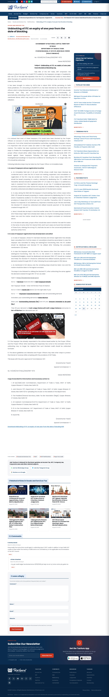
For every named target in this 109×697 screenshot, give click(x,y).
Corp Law (103, 14)
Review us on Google (19, 472)
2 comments (43, 39)
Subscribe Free (47, 655)
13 (87, 302)
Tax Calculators (74, 683)
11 (79, 302)
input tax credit (59, 456)
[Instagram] (27, 2)
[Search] (58, 1)
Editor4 (12, 36)
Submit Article (90, 675)
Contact (89, 680)
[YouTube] (22, 2)
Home (10, 14)
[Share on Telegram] (69, 37)
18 (79, 305)
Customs (60, 14)
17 (76, 305)
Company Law (44, 14)
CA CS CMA (72, 14)
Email (12, 611)
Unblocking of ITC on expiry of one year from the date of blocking (36, 30)
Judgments (73, 677)
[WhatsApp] (29, 2)
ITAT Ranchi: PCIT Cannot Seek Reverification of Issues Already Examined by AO (56, 18)
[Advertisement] (20, 59)
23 (99, 305)
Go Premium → (87, 78)
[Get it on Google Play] (73, 658)
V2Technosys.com (39, 690)
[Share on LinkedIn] (61, 37)
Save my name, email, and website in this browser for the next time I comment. (31, 625)
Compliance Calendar (76, 680)
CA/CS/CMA (55, 683)
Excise (52, 14)
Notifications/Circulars (22, 39)
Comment (13, 584)
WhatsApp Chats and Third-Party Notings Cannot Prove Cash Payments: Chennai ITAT (87, 139)
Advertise (89, 677)
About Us (89, 672)
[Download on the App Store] (85, 658)
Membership (90, 683)
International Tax (39, 683)
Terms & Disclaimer (96, 690)
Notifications (31, 22)
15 (95, 302)
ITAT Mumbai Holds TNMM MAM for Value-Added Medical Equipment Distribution (85, 121)
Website (12, 618)
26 (83, 308)
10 (76, 302)
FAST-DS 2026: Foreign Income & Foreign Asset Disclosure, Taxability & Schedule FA (87, 113)
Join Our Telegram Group (41, 468)
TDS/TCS (37, 680)
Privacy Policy (86, 690)
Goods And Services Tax (24, 456)
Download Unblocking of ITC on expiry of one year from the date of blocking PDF (36, 427)
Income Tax (17, 14)
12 (83, 302)
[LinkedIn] (24, 2)
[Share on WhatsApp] (65, 37)
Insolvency (55, 680)
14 (91, 302)
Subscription (67, 1)
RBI (85, 14)
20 (87, 305)
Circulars (72, 675)
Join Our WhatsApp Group (21, 468)
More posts (78, 127)
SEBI (89, 14)
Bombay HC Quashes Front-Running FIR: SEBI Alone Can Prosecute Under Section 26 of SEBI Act (87, 159)
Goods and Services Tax (19, 22)
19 (83, 305)
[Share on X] (57, 37)
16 (99, 302)
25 (80, 308)
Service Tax (33, 14)
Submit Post (87, 1)
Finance (95, 14)
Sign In (97, 1)
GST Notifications (46, 456)
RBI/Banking (55, 677)
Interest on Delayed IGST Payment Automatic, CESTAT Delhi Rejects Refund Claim (85, 168)
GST (66, 14)
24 (76, 308)
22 (95, 305)
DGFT (80, 14)
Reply (10, 554)
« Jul (75, 315)
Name (12, 604)
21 (91, 305)
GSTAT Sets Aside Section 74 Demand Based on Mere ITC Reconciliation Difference (87, 105)
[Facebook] (17, 2)
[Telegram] (32, 2)
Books (77, 1)
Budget (25, 14)
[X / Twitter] (19, 2)
